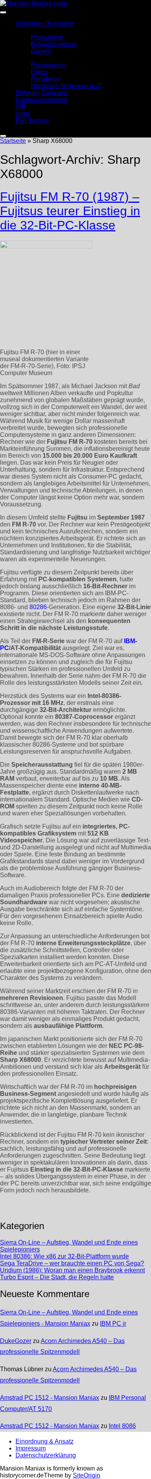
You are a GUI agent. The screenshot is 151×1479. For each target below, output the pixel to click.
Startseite (13, 141)
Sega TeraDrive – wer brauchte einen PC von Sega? (72, 1263)
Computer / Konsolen (44, 23)
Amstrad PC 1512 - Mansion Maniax (49, 1397)
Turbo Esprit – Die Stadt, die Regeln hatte (57, 1277)
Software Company (41, 93)
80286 (38, 607)
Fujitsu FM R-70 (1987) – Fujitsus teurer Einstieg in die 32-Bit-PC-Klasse (70, 211)
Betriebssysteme (54, 44)
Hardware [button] (29, 58)
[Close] (3, 136)
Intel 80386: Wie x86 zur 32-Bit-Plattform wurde (64, 1256)
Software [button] (27, 30)
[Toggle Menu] (3, 12)
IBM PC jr (113, 1323)
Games (41, 51)
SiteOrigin (86, 1475)
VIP (20, 107)
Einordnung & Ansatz (44, 1441)
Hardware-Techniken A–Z (66, 86)
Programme (47, 37)
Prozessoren (48, 65)
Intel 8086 (122, 1426)
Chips (39, 72)
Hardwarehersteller (41, 100)
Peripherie (45, 79)
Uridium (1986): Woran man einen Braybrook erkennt (72, 1270)
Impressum (30, 1448)
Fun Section (32, 120)
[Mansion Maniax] (33, 3)
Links (22, 113)
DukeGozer (15, 1341)
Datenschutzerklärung (45, 1455)
